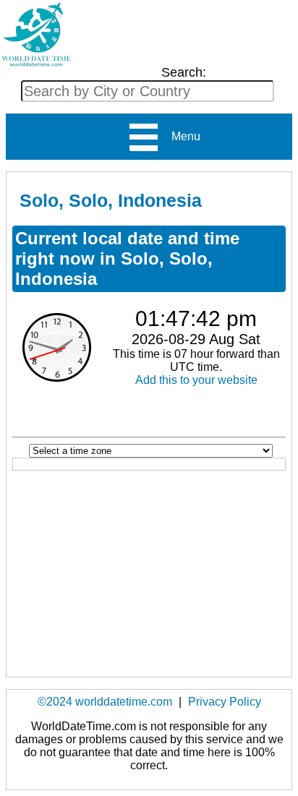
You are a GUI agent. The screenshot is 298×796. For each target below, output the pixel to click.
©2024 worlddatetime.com (105, 702)
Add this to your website (196, 380)
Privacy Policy (224, 702)
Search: (183, 72)
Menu (180, 136)
